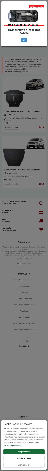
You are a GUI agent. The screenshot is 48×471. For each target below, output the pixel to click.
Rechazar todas (24, 458)
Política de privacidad (12, 445)
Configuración (24, 465)
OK (24, 40)
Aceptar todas (24, 452)
